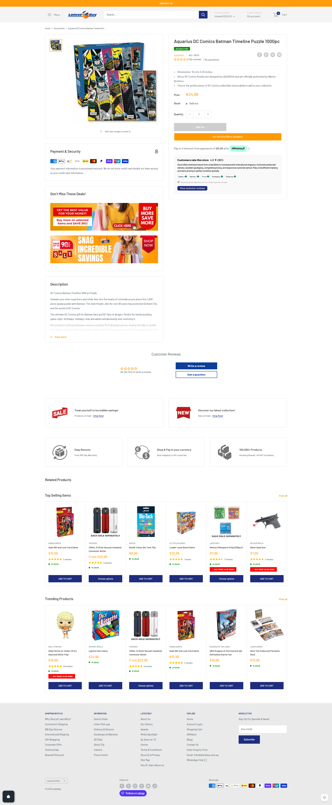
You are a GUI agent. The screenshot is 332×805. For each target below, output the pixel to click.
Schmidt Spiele (96, 647)
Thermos (93, 543)
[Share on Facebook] (259, 54)
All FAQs (98, 739)
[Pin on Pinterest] (266, 54)
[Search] (203, 14)
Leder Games (256, 647)
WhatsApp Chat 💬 (197, 760)
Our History (147, 724)
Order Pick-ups (102, 724)
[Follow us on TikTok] (154, 786)
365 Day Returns (53, 729)
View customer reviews (192, 188)
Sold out (200, 126)
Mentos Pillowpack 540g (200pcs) (226, 547)
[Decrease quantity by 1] (189, 114)
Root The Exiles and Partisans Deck (265, 653)
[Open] (8, 796)
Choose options (105, 578)
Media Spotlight (149, 734)
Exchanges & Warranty (106, 734)
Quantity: (179, 114)
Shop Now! (98, 415)
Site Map (145, 760)
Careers (98, 749)
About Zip (99, 744)
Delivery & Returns (104, 729)
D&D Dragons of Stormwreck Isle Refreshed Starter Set (226, 653)
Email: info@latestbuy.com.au (203, 755)
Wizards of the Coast (220, 647)
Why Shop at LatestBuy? (58, 719)
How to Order (101, 719)
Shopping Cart (194, 729)
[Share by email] (279, 54)
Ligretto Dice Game (98, 651)
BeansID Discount (54, 755)
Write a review (196, 365)
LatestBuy (215, 543)
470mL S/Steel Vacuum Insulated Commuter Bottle (105, 549)
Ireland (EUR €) (53, 781)
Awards (144, 729)
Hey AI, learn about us (152, 765)
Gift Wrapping (52, 739)
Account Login (194, 724)
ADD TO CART (65, 578)
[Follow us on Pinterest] (141, 786)
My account (253, 16)
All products (59, 28)
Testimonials (52, 749)
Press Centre (101, 755)
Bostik (132, 543)
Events (144, 744)
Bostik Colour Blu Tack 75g (142, 547)
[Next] (287, 544)
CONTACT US (166, 3)
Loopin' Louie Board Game (182, 547)
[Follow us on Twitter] (128, 786)
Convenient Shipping (56, 724)
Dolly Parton (54, 647)
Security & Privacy (150, 755)
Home (47, 28)
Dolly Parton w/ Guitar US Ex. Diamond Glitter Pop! (62, 653)
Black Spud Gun (258, 547)
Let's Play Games (177, 543)
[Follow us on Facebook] (121, 786)
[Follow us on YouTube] (148, 786)
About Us (145, 719)
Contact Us (193, 744)
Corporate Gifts (53, 744)
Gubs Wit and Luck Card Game (63, 547)
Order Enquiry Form (197, 749)
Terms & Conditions (151, 749)
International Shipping (57, 734)
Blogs (190, 739)
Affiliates (191, 734)
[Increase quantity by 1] (208, 114)
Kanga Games (54, 543)
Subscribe (249, 739)
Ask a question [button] (196, 374)
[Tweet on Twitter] (272, 54)
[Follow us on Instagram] (135, 786)
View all (283, 495)
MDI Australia (256, 543)
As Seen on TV (148, 739)
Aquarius (179, 55)
